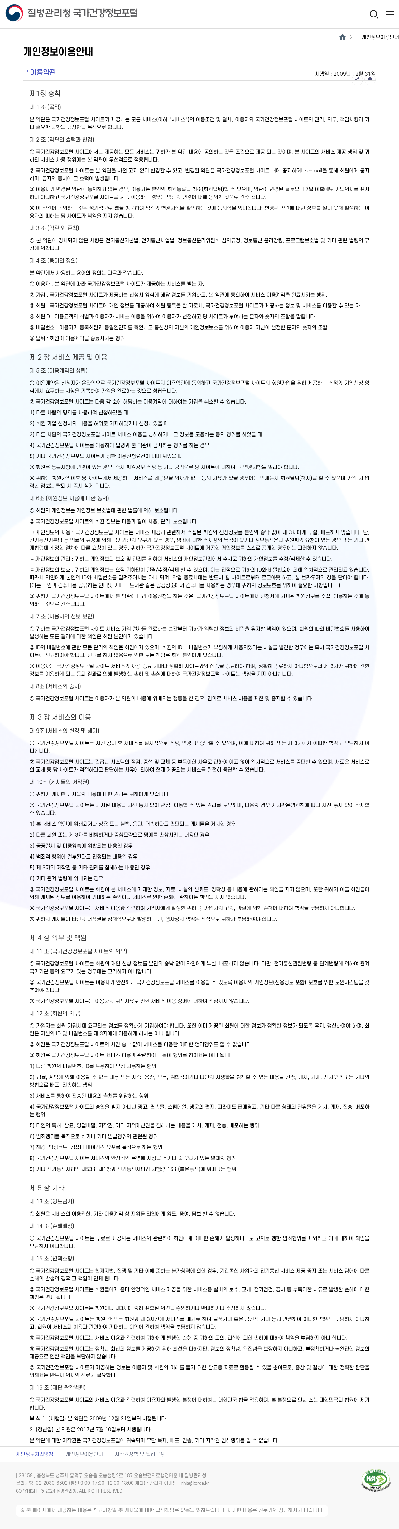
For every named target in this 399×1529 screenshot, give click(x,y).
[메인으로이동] (342, 37)
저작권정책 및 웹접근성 (140, 1454)
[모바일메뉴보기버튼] (389, 14)
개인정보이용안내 (84, 1454)
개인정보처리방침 (34, 1454)
